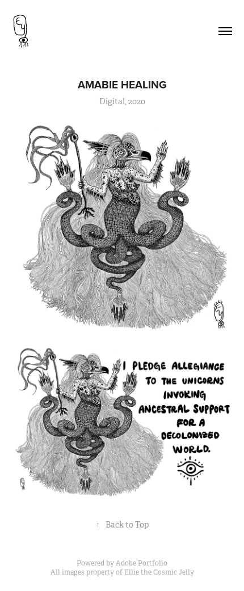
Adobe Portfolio (141, 563)
